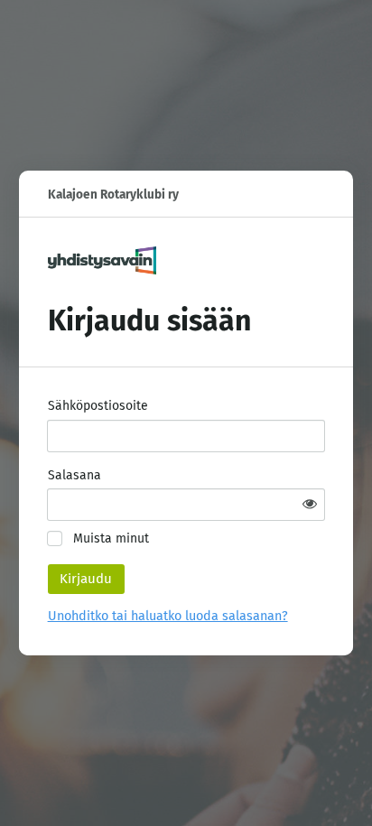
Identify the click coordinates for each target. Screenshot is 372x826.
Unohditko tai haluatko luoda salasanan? (168, 616)
